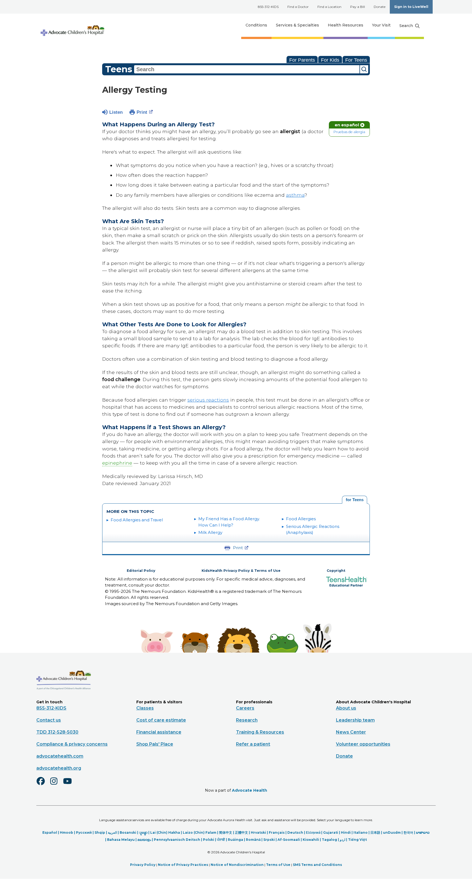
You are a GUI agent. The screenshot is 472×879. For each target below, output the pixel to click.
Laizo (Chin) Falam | (201, 832)
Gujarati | (332, 832)
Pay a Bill (357, 7)
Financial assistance (158, 732)
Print (142, 112)
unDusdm (392, 832)
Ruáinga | (237, 840)
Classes (145, 708)
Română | (254, 840)
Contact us (48, 720)
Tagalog (329, 840)
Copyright (336, 571)
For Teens (356, 60)
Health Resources (345, 25)
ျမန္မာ (143, 832)
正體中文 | (243, 832)
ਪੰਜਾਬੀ (221, 840)
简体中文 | (227, 832)
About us (346, 708)
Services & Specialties (297, 25)
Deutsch (295, 832)
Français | (278, 832)
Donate (379, 7)
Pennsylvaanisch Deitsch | (178, 840)
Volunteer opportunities (363, 744)
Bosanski (128, 832)
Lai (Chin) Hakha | (166, 832)
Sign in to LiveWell (411, 7)
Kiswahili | (312, 840)
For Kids (330, 60)
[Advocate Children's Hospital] (63, 697)
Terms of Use (278, 865)
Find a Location (329, 7)
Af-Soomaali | (290, 840)
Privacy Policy (142, 865)
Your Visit (381, 25)
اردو (342, 840)
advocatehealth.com (59, 756)
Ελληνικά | (314, 832)
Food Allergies (301, 518)
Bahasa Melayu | (122, 840)
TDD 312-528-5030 (57, 732)
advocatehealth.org (58, 768)
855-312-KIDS (268, 7)
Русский (84, 832)
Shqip (100, 832)
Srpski (269, 840)
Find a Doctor (298, 7)
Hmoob (66, 832)
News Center (351, 732)
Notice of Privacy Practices (183, 865)
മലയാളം (144, 840)
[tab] (354, 500)
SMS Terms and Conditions (317, 865)
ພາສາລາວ (423, 832)
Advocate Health (249, 790)
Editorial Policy (141, 571)
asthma (295, 195)
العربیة (112, 832)
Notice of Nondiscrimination (237, 865)
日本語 (375, 832)
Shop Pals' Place (154, 744)
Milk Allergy (210, 532)
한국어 (408, 832)
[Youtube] (69, 785)
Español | (51, 832)
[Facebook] (42, 785)
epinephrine (117, 463)
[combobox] (246, 69)
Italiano (360, 832)
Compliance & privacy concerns (72, 744)
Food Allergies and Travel (137, 519)
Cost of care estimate (161, 720)
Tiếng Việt (357, 840)
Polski (208, 840)
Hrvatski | (260, 832)
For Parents (302, 60)
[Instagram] (56, 785)
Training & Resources (260, 732)
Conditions (256, 25)
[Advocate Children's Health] (72, 25)
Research (247, 720)
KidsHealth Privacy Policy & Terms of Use (241, 571)
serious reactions (208, 400)
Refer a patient (253, 744)
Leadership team (355, 720)
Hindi (346, 832)
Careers (245, 708)
